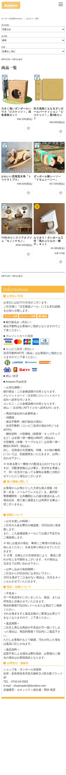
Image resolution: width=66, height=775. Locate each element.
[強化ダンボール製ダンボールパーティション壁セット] (49, 89)
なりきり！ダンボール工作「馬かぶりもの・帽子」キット (48, 240)
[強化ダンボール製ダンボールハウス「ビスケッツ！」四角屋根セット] (16, 89)
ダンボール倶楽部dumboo (12, 18)
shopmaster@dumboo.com (30, 685)
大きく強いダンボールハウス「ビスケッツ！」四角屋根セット (16, 111)
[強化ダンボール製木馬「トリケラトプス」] (16, 157)
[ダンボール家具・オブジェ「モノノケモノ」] (16, 218)
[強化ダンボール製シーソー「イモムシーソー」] (49, 157)
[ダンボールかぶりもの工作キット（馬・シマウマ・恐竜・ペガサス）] (49, 218)
